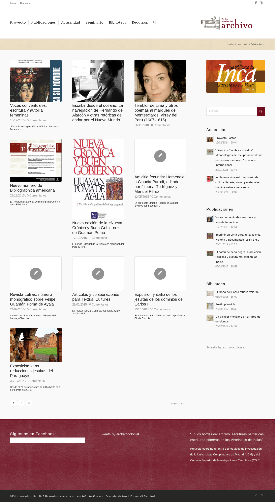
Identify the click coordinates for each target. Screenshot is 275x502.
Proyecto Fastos (225, 137)
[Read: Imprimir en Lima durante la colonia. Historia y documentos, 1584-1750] (210, 236)
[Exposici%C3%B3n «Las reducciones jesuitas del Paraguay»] (36, 345)
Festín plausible (225, 304)
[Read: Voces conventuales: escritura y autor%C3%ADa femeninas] (210, 218)
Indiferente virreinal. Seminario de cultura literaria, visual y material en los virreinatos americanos (238, 182)
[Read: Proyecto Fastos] (210, 139)
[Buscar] (155, 22)
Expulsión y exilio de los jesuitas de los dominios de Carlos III (158, 299)
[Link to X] (262, 3)
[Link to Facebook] (256, 3)
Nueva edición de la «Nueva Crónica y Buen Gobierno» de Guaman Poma (97, 228)
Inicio (13, 3)
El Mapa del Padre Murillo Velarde (237, 291)
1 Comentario (98, 237)
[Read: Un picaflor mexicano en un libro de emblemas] (210, 318)
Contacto (25, 3)
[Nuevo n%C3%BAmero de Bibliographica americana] (36, 160)
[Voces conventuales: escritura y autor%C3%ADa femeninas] (36, 81)
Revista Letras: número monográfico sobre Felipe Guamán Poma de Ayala (32, 299)
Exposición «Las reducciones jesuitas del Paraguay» (31, 371)
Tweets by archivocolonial (225, 347)
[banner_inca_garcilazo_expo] (235, 76)
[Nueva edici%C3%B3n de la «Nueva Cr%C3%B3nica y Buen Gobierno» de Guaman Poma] (98, 179)
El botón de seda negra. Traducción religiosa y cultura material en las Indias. (238, 256)
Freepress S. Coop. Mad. (142, 496)
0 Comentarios (36, 120)
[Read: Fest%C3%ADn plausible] (210, 306)
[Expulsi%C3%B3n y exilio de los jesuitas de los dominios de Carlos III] (160, 273)
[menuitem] (14, 3)
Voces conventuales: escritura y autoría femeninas (28, 110)
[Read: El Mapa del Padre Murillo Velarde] (210, 293)
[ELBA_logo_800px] (226, 22)
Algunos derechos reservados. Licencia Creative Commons (74, 496)
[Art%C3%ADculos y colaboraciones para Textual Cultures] (98, 273)
